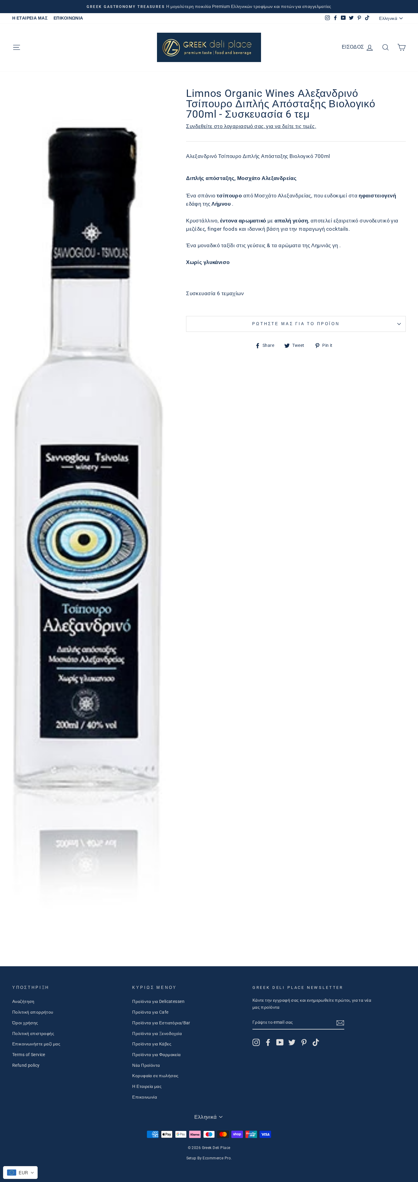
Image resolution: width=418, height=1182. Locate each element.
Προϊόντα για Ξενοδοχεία (157, 1033)
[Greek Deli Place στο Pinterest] (304, 1042)
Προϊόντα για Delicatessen (158, 1001)
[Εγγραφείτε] (340, 1023)
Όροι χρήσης (25, 1023)
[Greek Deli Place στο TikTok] (315, 1042)
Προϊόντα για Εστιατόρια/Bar (161, 1023)
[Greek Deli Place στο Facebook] (268, 1042)
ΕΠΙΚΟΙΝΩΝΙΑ (68, 18)
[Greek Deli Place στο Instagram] (256, 1042)
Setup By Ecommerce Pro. (209, 1158)
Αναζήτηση (23, 1001)
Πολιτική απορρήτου (33, 1012)
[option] (209, 6)
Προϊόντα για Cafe (150, 1012)
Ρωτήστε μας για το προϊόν (296, 323)
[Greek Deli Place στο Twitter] (292, 1042)
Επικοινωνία (144, 1097)
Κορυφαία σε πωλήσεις (155, 1075)
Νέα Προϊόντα (146, 1065)
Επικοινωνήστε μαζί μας (36, 1044)
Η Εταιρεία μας (147, 1086)
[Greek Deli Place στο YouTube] (280, 1042)
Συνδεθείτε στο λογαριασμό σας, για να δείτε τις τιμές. (251, 126)
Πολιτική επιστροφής (33, 1033)
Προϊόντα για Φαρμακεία (156, 1054)
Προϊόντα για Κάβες (151, 1044)
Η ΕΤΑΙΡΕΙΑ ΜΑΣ (29, 18)
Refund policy (26, 1065)
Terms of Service (28, 1054)
